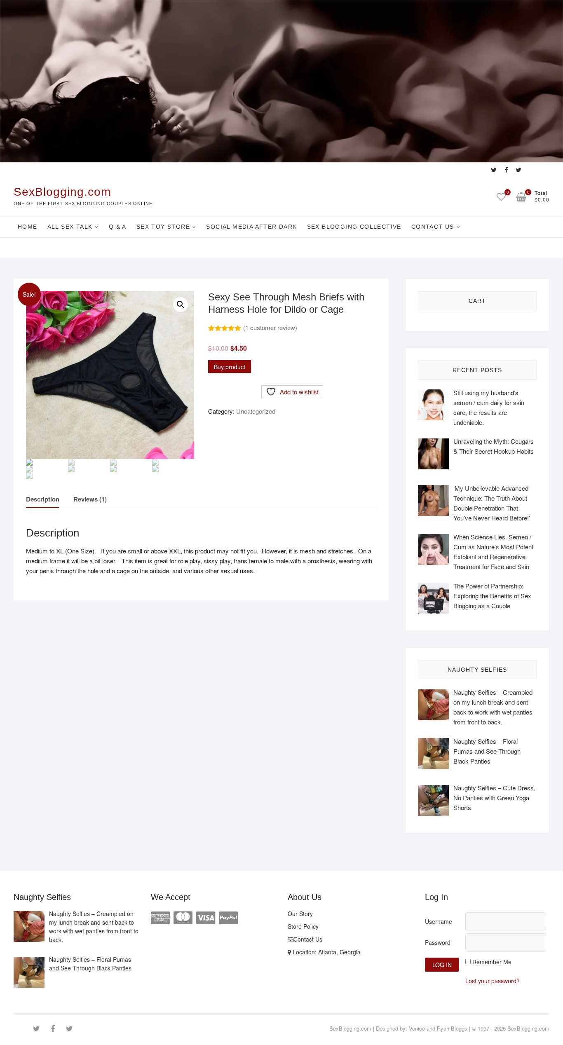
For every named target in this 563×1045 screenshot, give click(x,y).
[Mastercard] (183, 916)
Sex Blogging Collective (354, 226)
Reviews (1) (90, 499)
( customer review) (270, 327)
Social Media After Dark (251, 226)
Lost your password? (492, 981)
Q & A (118, 226)
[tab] (42, 499)
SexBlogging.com (62, 191)
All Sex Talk (70, 226)
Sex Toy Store (163, 226)
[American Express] (160, 916)
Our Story (300, 913)
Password (437, 942)
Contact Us (432, 226)
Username (438, 921)
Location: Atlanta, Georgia (326, 952)
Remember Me (491, 962)
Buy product (229, 367)
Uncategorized (255, 411)
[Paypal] (228, 916)
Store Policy (303, 926)
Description (42, 499)
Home (28, 226)
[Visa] (205, 916)
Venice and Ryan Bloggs (438, 1028)
